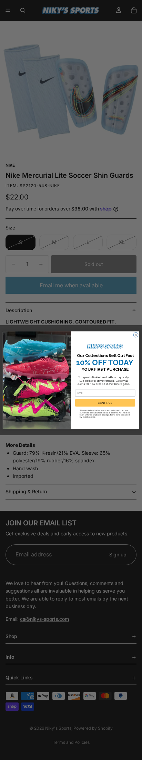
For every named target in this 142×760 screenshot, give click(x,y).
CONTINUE (105, 402)
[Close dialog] (135, 334)
